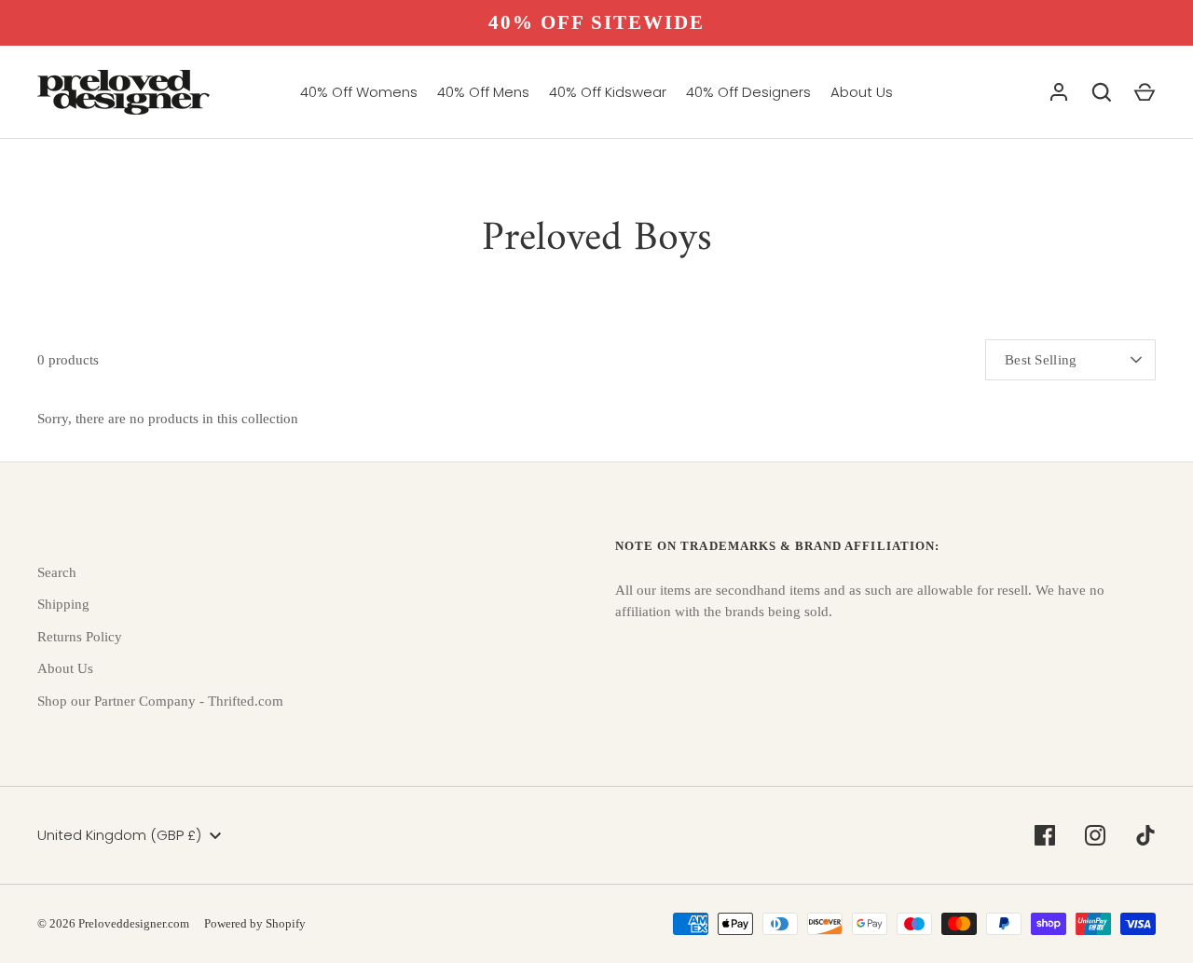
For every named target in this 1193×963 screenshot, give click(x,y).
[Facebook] (1044, 835)
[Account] (1058, 92)
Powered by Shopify (255, 923)
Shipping (63, 604)
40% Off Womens (359, 92)
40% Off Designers (748, 92)
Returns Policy (79, 636)
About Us (861, 92)
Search (56, 572)
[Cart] (1144, 92)
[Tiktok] (1145, 835)
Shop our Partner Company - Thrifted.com (160, 701)
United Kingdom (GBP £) (119, 835)
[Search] (1101, 92)
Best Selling (1041, 359)
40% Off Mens (483, 92)
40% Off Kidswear (607, 92)
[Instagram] (1095, 835)
